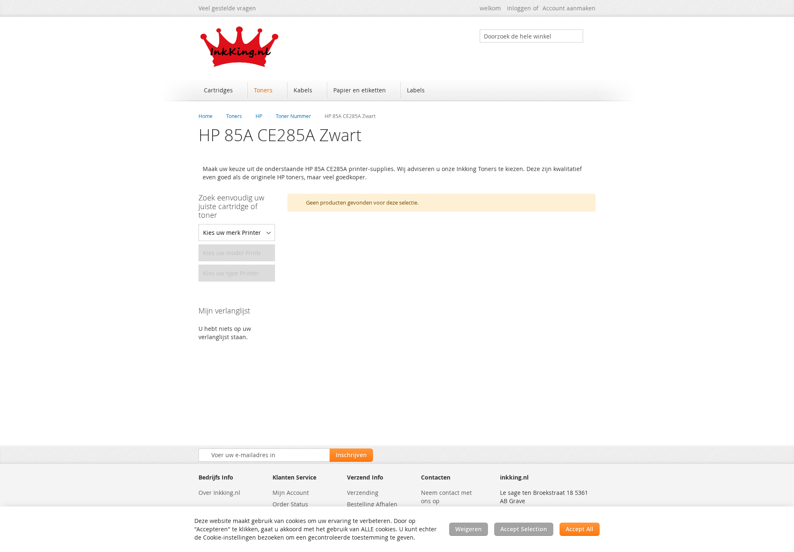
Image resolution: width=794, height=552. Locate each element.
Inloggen (519, 8)
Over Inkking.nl (219, 493)
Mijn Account (291, 493)
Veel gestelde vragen (227, 8)
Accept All (579, 529)
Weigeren (468, 529)
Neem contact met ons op (446, 497)
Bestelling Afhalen (372, 504)
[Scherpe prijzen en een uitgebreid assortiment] (239, 47)
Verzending (362, 493)
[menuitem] (222, 90)
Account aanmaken (569, 8)
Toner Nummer (293, 116)
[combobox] (531, 36)
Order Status (290, 504)
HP (259, 116)
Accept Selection (523, 529)
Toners (234, 116)
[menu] (397, 91)
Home (205, 116)
